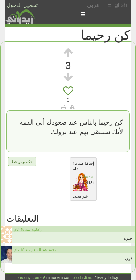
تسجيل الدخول (22, 4)
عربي (93, 4)
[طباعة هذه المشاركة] (63, 106)
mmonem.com (58, 277)
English (117, 4)
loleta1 (89, 176)
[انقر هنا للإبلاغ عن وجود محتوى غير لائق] (72, 106)
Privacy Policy (105, 277)
